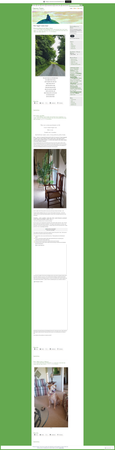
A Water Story (73, 61)
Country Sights (78, 75)
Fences (52, 29)
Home (34, 5)
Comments (80, 8)
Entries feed (73, 102)
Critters (38, 362)
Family (71, 80)
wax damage (38, 119)
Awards (43, 5)
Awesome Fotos (74, 67)
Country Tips (57, 5)
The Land (74, 90)
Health (80, 80)
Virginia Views (38, 8)
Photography (74, 86)
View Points (72, 93)
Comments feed (73, 103)
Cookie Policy (61, 447)
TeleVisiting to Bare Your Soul (75, 64)
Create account (73, 99)
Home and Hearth (56, 29)
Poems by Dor (65, 5)
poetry (62, 30)
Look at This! (79, 83)
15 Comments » (53, 31)
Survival (75, 89)
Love (45, 362)
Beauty (71, 69)
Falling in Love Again (74, 63)
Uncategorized (60, 116)
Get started (68, 1)
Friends (43, 362)
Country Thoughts (40, 29)
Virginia (40, 31)
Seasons (71, 89)
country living (46, 30)
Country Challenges (40, 116)
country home (41, 30)
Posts (76, 8)
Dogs (40, 362)
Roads (65, 30)
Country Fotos (75, 74)
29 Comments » (49, 119)
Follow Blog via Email (74, 27)
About (38, 5)
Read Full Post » (37, 110)
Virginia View (43, 31)
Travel (63, 29)
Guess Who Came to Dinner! (41, 361)
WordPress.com (73, 104)
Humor (57, 116)
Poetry (61, 29)
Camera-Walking (74, 69)
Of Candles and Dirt (39, 115)
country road (50, 30)
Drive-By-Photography (46, 29)
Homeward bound (58, 30)
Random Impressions (75, 88)
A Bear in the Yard (74, 59)
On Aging (76, 85)
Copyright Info (50, 5)
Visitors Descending (74, 60)
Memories (72, 85)
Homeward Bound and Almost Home (43, 28)
